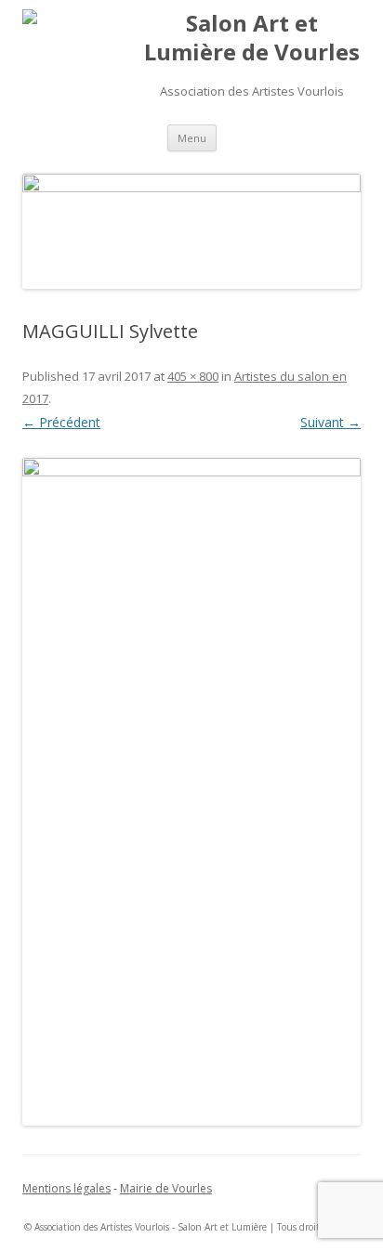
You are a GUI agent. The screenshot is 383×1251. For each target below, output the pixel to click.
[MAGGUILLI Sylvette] (191, 792)
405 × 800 (192, 376)
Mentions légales (66, 1188)
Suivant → (330, 422)
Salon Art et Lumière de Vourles (252, 38)
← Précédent (61, 422)
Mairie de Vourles (166, 1188)
